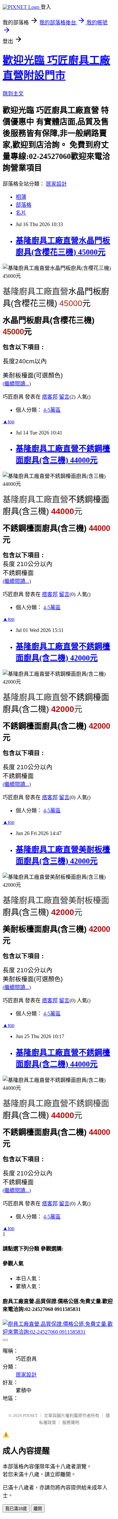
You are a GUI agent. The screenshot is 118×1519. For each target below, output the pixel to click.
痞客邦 (50, 397)
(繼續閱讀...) (17, 383)
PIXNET (30, 1415)
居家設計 (56, 184)
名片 (21, 213)
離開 (37, 1508)
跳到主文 (13, 93)
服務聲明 (70, 1422)
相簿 (21, 197)
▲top (8, 421)
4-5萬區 (52, 410)
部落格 (23, 205)
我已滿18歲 (16, 1508)
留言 (64, 397)
